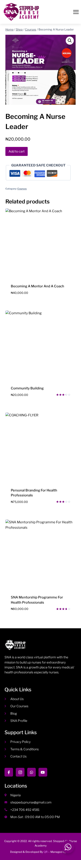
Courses (22, 188)
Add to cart (17, 151)
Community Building (27, 388)
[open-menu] (76, 12)
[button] (70, 41)
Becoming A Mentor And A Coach (37, 286)
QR (45, 851)
